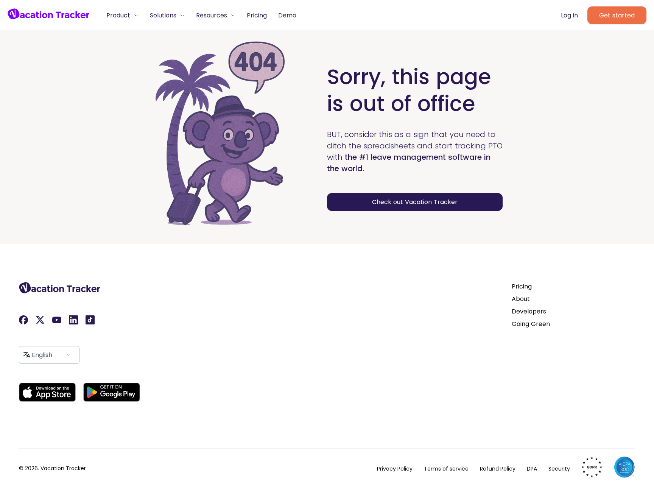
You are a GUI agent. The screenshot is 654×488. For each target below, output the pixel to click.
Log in (569, 15)
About (521, 299)
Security (559, 468)
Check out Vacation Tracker (415, 202)
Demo (287, 15)
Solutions (164, 15)
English (42, 355)
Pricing (257, 15)
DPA (532, 468)
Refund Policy (497, 468)
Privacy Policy (395, 468)
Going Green (531, 324)
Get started (617, 15)
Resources (212, 15)
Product (119, 15)
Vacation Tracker (63, 468)
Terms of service (446, 468)
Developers (529, 311)
